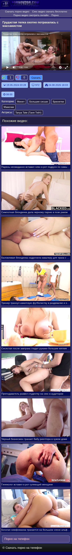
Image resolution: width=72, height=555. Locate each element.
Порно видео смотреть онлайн (31, 15)
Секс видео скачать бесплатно (49, 11)
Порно (55, 15)
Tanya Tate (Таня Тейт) (28, 112)
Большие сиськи (38, 101)
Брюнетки (58, 101)
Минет (20, 101)
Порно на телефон (16, 539)
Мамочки (9, 107)
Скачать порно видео (17, 11)
